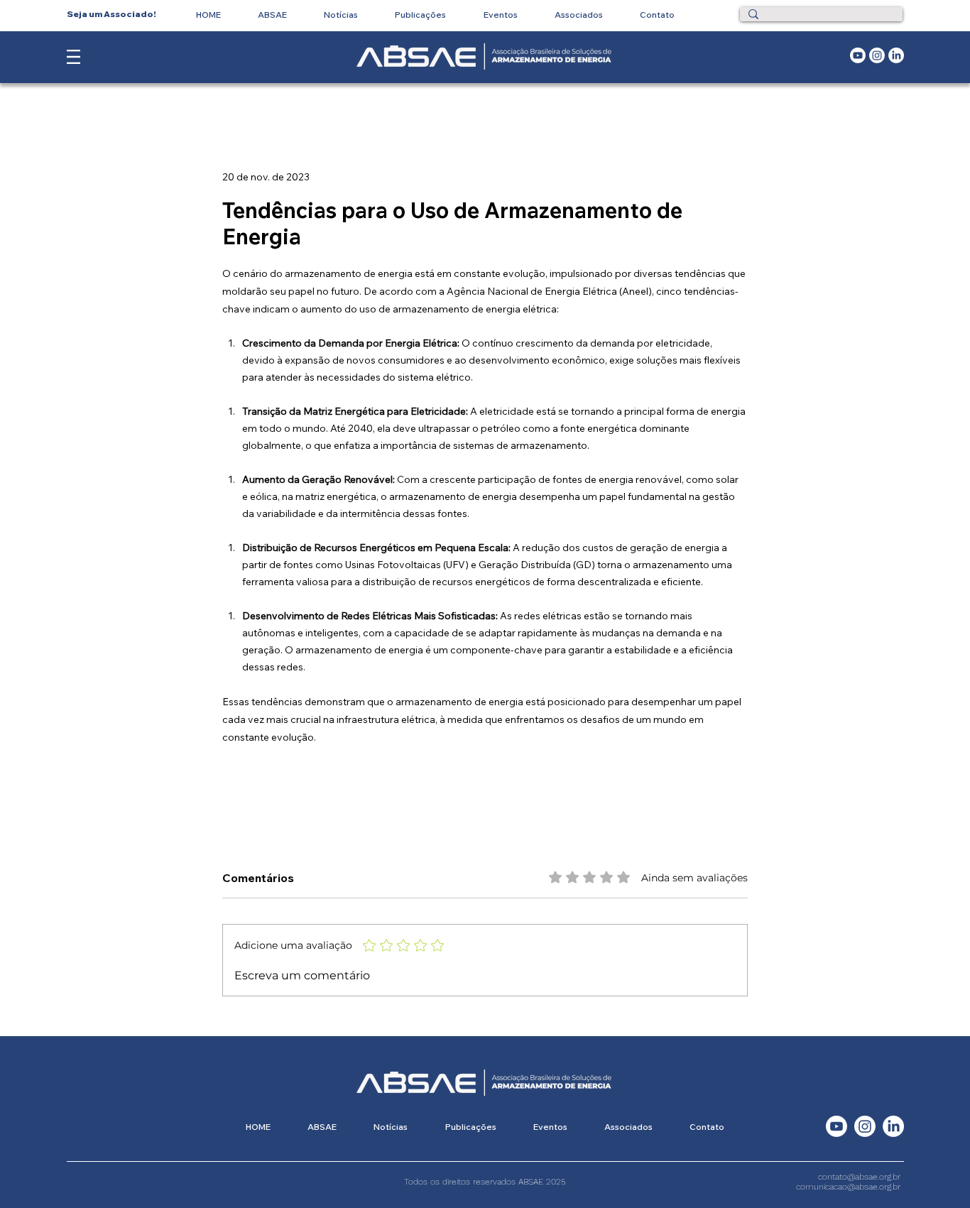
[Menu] (73, 57)
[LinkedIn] (896, 55)
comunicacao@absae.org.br (848, 1187)
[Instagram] (877, 55)
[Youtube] (858, 55)
